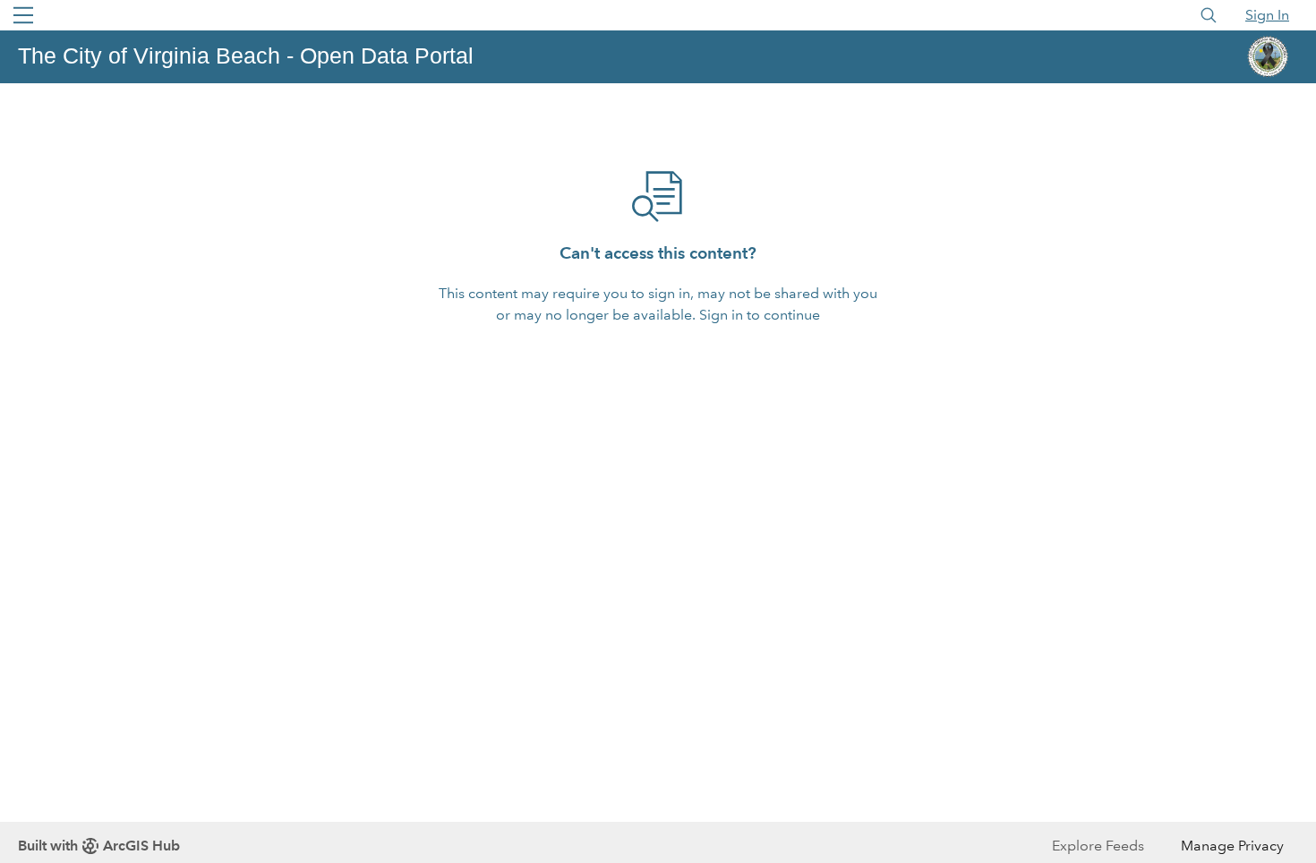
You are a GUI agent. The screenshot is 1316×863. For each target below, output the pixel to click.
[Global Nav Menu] (23, 15)
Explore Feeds (1098, 845)
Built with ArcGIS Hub (99, 845)
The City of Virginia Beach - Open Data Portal (246, 55)
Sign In (1267, 14)
